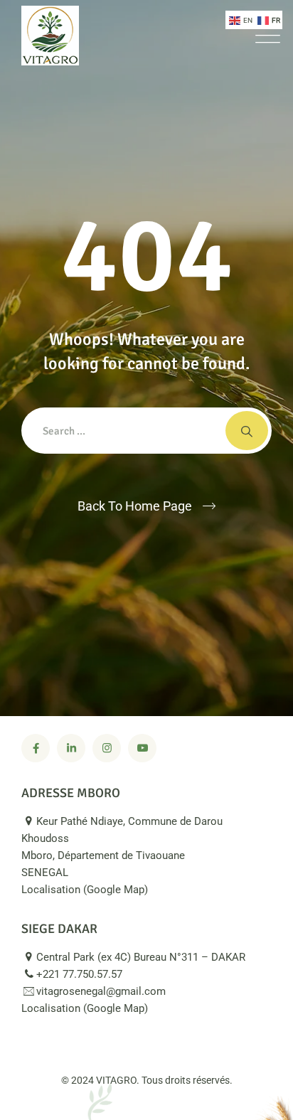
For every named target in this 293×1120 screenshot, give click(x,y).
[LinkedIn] (71, 748)
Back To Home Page (135, 505)
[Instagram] (106, 748)
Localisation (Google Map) (86, 889)
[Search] (246, 430)
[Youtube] (142, 748)
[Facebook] (35, 748)
